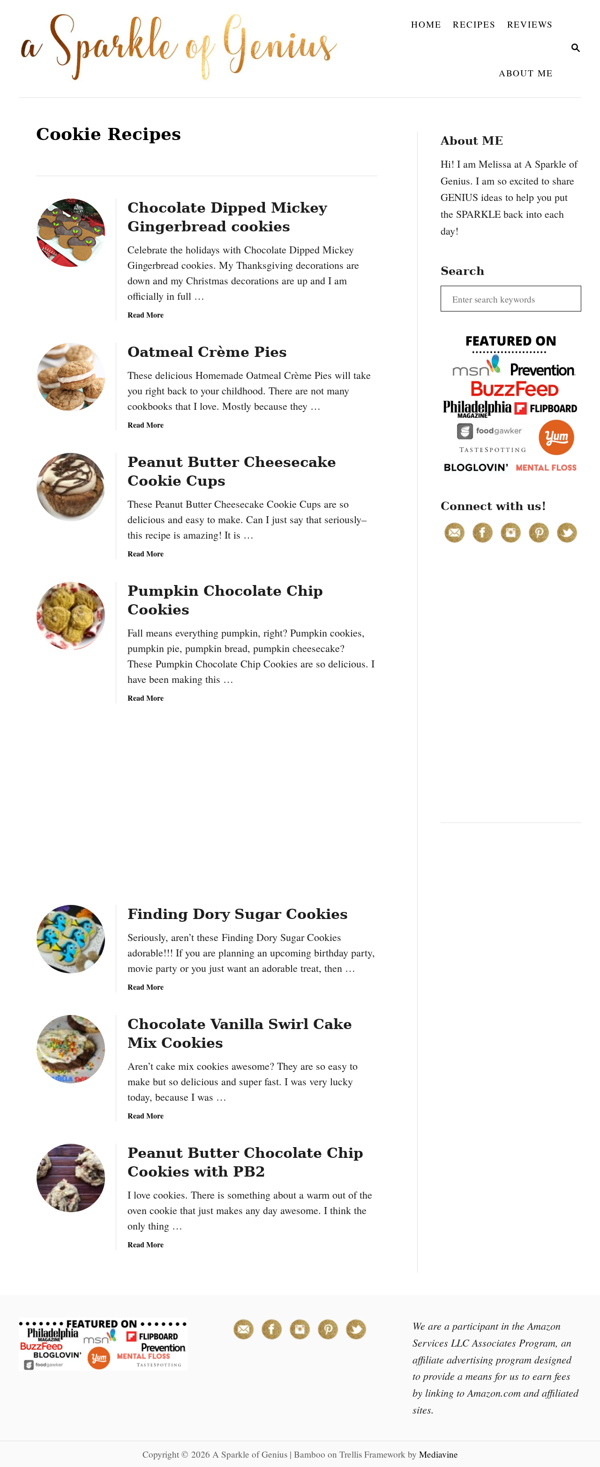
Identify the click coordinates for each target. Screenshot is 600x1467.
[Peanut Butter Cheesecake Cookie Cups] (71, 487)
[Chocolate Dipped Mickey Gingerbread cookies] (71, 233)
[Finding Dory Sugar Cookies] (71, 939)
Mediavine (438, 1454)
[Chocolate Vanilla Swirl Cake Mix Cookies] (71, 1049)
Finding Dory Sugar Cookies (238, 914)
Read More (146, 314)
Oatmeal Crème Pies (207, 352)
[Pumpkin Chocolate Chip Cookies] (71, 616)
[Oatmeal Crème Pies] (71, 377)
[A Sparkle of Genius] (184, 48)
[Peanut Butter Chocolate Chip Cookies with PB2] (71, 1178)
